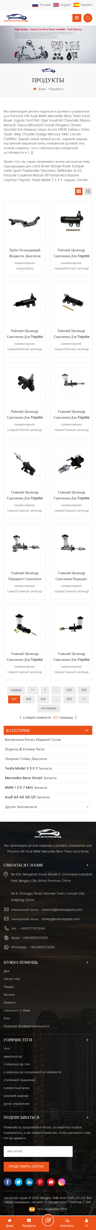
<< (33, 690)
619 (43, 699)
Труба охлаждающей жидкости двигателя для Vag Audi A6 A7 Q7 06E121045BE (24, 253)
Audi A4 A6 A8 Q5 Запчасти (27, 797)
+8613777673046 (32, 928)
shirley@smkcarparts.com (61, 919)
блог (7, 1018)
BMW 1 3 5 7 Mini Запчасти (26, 787)
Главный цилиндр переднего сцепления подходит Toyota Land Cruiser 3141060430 (25, 576)
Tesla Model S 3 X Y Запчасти (28, 768)
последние (48, 708)
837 (69, 699)
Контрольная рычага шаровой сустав (33, 739)
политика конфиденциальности (26, 1026)
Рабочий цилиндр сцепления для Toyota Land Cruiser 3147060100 (25, 334)
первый (16, 690)
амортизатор (13, 1056)
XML (88, 1202)
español (86, 5)
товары (9, 987)
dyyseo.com (57, 1202)
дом (6, 971)
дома (42, 89)
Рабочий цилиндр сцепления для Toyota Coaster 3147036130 (25, 415)
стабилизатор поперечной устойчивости (32, 1072)
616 (83, 690)
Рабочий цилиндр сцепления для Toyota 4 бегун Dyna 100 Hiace (71, 253)
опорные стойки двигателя (26, 759)
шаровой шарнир (16, 1096)
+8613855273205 (35, 938)
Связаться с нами (17, 1010)
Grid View (78, 191)
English (66, 5)
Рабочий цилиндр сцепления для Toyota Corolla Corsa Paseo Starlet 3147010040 (71, 334)
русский (45, 5)
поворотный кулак (16, 1088)
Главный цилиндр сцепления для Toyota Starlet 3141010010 (71, 415)
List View (88, 191)
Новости (10, 1002)
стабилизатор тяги (17, 1064)
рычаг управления (17, 1104)
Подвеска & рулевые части (25, 749)
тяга (7, 1048)
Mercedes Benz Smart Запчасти (31, 778)
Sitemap (76, 1202)
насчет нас (12, 979)
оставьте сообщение (48, 1220)
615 (69, 690)
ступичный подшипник (19, 1080)
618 (28, 699)
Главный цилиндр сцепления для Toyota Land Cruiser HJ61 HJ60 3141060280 (25, 657)
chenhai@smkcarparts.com (62, 910)
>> (83, 699)
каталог (9, 995)
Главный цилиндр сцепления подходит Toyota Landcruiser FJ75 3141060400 (71, 576)
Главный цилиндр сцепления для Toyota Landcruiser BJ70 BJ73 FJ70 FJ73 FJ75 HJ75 (71, 657)
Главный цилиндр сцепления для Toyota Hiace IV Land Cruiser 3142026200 (24, 495)
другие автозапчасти (21, 807)
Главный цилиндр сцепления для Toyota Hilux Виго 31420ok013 (71, 495)
